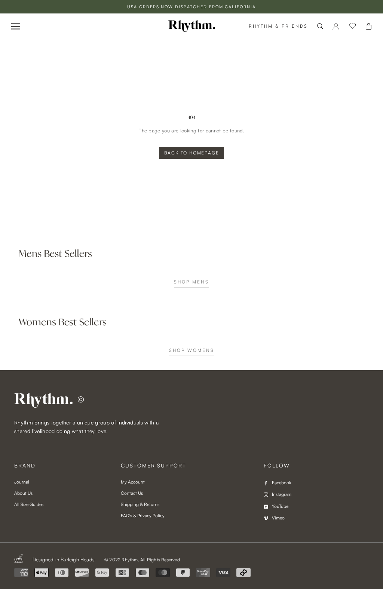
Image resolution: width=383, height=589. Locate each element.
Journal (21, 482)
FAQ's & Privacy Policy (143, 515)
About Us (23, 493)
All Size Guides (28, 504)
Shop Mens (191, 282)
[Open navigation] (15, 26)
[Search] (320, 26)
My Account (133, 482)
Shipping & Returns (140, 504)
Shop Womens (191, 350)
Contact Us (132, 493)
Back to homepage (191, 153)
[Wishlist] (352, 26)
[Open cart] (368, 26)
